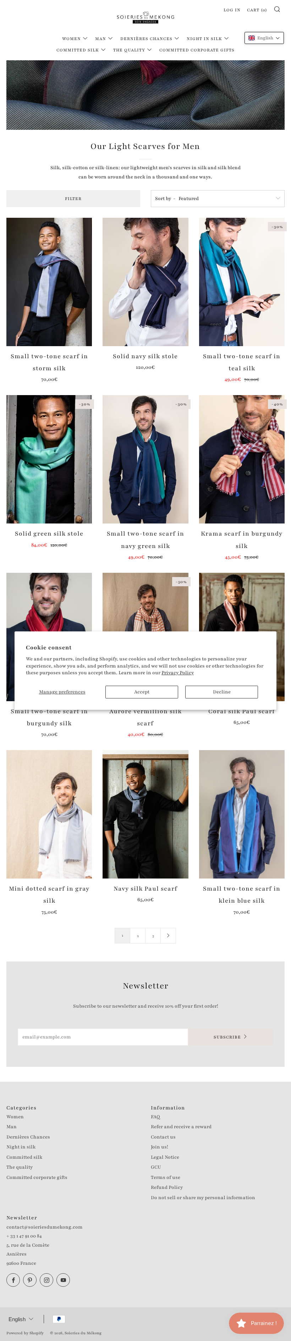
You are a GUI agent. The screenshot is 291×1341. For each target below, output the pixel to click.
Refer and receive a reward (181, 1127)
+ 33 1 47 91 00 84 (24, 1236)
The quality (129, 50)
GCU (156, 1167)
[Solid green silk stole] (49, 459)
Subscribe (227, 1037)
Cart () (257, 10)
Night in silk (204, 38)
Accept (141, 692)
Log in (232, 10)
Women (71, 38)
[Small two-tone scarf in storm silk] (49, 282)
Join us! (159, 1147)
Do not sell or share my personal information (203, 1198)
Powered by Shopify (25, 1333)
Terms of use (165, 1177)
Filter (73, 198)
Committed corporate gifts (197, 50)
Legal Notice (165, 1157)
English (17, 1319)
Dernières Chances (146, 38)
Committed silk (77, 50)
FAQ (155, 1117)
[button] (264, 38)
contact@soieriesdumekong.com (44, 1227)
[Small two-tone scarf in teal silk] (242, 282)
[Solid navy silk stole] (145, 282)
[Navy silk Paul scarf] (145, 814)
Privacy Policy (177, 673)
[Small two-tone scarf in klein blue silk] (242, 814)
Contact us (163, 1137)
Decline (222, 692)
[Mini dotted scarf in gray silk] (49, 814)
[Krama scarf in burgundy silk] (242, 459)
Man (100, 38)
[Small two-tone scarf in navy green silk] (145, 459)
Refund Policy (167, 1187)
